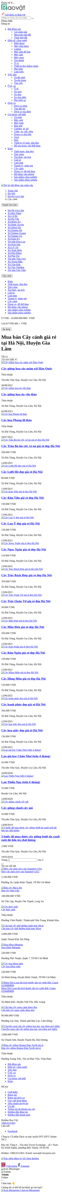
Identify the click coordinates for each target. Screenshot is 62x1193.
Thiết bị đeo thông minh (26, 66)
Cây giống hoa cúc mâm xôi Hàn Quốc (26, 368)
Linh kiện (19, 71)
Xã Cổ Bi (12, 216)
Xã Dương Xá (15, 236)
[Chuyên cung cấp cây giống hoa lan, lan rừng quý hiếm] (30, 1026)
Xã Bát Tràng (14, 213)
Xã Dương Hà (15, 230)
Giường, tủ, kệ (21, 128)
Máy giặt (18, 120)
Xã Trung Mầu (15, 261)
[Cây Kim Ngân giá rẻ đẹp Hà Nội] (19, 646)
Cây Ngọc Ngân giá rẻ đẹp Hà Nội (23, 549)
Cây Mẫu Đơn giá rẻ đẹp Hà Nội (22, 627)
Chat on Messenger (30, 1190)
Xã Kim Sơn (14, 244)
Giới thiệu (13, 1092)
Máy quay (19, 57)
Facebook (12, 1131)
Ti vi (16, 63)
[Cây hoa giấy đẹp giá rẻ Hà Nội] (18, 724)
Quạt (16, 137)
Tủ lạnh (18, 117)
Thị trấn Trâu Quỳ (17, 258)
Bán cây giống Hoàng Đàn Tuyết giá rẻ (21, 1048)
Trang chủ (13, 190)
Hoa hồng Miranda (10, 947)
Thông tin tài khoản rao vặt (21, 1109)
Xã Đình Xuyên (16, 224)
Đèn (16, 140)
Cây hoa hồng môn (11, 966)
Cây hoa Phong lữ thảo (16, 420)
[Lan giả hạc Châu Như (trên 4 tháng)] (21, 750)
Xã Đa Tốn (13, 219)
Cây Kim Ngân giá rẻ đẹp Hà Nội (23, 652)
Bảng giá (12, 1095)
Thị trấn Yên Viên (17, 270)
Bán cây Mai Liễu (10, 890)
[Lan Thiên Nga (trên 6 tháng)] (17, 776)
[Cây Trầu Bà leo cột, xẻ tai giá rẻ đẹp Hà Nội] (25, 440)
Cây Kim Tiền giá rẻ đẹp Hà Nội (22, 497)
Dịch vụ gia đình (22, 111)
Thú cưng (19, 154)
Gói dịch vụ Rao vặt (15, 14)
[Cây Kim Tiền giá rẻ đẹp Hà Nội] (19, 491)
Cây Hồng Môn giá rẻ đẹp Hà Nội (23, 678)
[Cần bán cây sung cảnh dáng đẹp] (19, 1007)
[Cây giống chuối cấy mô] (14, 801)
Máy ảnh (18, 54)
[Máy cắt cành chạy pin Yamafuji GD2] (21, 868)
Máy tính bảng (21, 46)
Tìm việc (18, 83)
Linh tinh (18, 162)
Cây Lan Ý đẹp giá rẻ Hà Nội (20, 523)
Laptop (17, 49)
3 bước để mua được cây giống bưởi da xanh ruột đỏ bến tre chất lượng (30, 838)
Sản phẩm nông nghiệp (25, 180)
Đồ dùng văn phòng (24, 174)
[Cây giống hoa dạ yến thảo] (16, 388)
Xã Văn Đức (14, 264)
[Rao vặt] (13, 10)
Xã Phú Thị (13, 256)
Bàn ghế (18, 125)
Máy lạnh (19, 123)
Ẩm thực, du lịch (22, 157)
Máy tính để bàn (22, 51)
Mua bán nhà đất (22, 34)
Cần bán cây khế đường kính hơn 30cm (21, 928)
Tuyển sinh (19, 77)
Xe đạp (17, 94)
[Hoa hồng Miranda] (12, 944)
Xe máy (18, 91)
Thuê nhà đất (20, 37)
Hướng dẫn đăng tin (18, 1112)
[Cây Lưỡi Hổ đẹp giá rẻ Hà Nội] (18, 465)
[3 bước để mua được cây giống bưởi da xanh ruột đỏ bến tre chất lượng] (31, 830)
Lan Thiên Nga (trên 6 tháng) (20, 782)
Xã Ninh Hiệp (15, 250)
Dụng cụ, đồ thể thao (24, 171)
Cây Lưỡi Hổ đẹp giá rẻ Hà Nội (21, 471)
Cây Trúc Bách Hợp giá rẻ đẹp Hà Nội (26, 575)
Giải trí (17, 160)
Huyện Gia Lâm (16, 196)
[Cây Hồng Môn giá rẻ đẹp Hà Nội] (19, 672)
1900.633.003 (8, 1123)
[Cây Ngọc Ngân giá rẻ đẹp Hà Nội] (20, 543)
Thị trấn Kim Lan (16, 241)
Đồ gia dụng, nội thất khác (27, 145)
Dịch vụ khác (21, 106)
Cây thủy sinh (8, 909)
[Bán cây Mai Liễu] (11, 887)
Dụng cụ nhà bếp (22, 134)
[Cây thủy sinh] (9, 906)
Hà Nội (11, 193)
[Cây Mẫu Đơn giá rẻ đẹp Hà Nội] (19, 620)
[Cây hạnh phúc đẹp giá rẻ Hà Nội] (19, 698)
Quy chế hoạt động (17, 1100)
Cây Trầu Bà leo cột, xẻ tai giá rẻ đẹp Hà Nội (30, 446)
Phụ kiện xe (20, 100)
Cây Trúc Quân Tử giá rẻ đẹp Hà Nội (25, 601)
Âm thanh (19, 60)
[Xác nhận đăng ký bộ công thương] (20, 1158)
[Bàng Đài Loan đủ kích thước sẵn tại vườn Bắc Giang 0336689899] (31, 985)
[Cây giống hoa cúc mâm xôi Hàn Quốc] (22, 362)
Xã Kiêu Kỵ (14, 239)
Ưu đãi (11, 1106)
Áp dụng (6, 329)
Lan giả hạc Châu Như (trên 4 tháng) (25, 756)
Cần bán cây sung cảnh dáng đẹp (17, 1010)
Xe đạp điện (20, 97)
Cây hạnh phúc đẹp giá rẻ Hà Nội (23, 704)
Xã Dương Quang (17, 233)
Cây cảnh (19, 168)
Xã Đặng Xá (14, 221)
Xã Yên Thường (16, 267)
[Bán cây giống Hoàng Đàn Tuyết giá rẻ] (22, 1045)
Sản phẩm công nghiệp (25, 177)
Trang (4, 860)
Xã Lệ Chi (13, 247)
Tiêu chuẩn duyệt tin (18, 1103)
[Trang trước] (2, 863)
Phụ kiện (18, 69)
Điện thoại (19, 43)
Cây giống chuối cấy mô (17, 808)
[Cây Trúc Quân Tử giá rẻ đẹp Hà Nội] (21, 595)
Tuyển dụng (20, 80)
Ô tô (16, 88)
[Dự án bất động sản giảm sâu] (17, 185)
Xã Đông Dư (14, 227)
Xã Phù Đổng (15, 253)
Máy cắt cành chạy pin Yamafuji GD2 (20, 871)
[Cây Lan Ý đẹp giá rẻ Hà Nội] (17, 517)
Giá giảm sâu (20, 32)
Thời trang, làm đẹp (24, 151)
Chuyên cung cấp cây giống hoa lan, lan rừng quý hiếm (29, 1029)
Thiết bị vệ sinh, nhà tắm (26, 143)
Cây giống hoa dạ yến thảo (19, 394)
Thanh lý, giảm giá (23, 165)
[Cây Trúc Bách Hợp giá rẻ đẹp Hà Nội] (22, 569)
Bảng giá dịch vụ (16, 1097)
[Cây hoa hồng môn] (12, 963)
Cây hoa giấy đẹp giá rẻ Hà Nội (22, 730)
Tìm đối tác (19, 108)
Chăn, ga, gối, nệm (23, 131)
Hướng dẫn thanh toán (19, 1114)
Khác (10, 281)
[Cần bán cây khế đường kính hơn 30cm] (22, 925)
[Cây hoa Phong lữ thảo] (14, 414)
